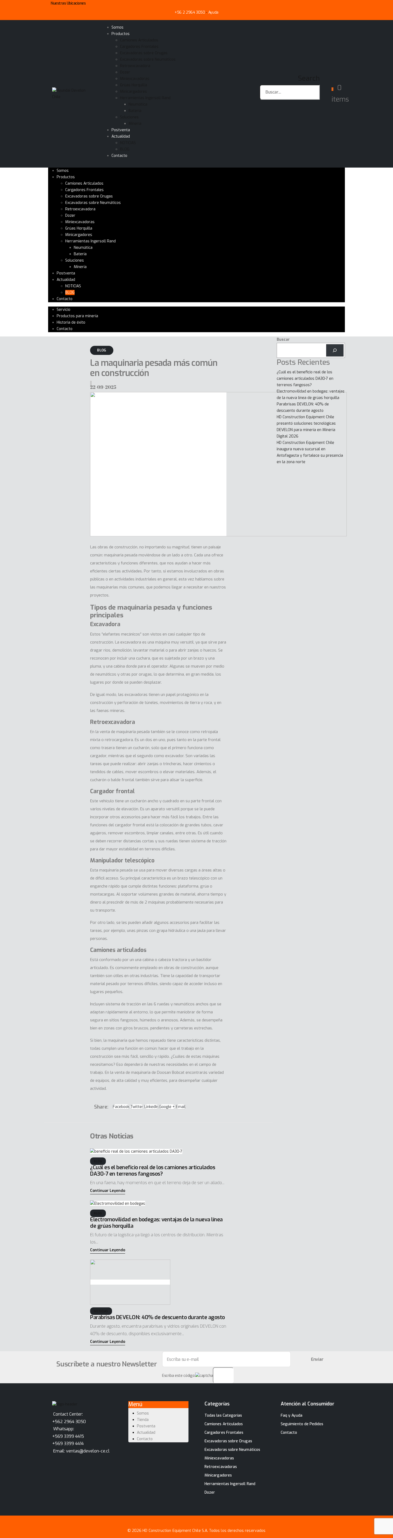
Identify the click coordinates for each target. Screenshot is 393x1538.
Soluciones (129, 117)
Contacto (119, 155)
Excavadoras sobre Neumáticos (148, 59)
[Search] (317, 107)
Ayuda (213, 12)
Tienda (143, 1419)
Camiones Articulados (139, 40)
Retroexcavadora (135, 65)
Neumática (138, 104)
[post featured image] (136, 1151)
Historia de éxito (71, 322)
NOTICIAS (128, 142)
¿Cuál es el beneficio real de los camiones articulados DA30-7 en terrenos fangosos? (152, 1170)
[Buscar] (335, 350)
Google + (167, 1106)
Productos (120, 33)
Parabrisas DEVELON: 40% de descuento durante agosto (157, 1317)
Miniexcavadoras (134, 78)
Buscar (283, 339)
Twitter (136, 1106)
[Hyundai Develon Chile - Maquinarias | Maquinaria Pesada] (69, 93)
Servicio (63, 309)
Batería (135, 110)
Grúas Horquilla (133, 85)
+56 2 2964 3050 (190, 12)
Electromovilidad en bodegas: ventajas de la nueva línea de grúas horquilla (156, 1223)
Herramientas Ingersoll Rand (145, 97)
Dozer (125, 72)
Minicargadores (133, 91)
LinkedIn (151, 1106)
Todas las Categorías (223, 1415)
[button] (107, 1191)
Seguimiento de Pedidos (302, 1424)
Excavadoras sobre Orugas (144, 53)
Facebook (121, 1106)
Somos (117, 27)
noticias (101, 1311)
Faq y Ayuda (291, 1415)
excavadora (131, 642)
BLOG (124, 149)
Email (181, 1106)
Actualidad (120, 136)
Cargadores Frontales (139, 46)
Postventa (120, 130)
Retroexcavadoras (221, 1466)
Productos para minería (77, 316)
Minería (135, 123)
